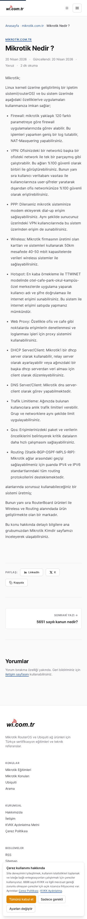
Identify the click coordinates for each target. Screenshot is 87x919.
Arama (10, 788)
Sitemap (11, 861)
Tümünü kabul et (21, 899)
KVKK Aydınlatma (51, 890)
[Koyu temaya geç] (67, 8)
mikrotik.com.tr (33, 26)
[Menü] (77, 8)
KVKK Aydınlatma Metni (22, 825)
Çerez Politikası (16, 831)
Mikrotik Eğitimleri (18, 770)
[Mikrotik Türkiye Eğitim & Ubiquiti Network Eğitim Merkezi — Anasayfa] (15, 8)
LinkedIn (33, 572)
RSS (8, 855)
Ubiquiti (11, 782)
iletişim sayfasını (17, 674)
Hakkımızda (14, 812)
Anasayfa (12, 26)
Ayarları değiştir (20, 909)
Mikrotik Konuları (17, 776)
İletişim (10, 818)
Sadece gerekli (52, 899)
